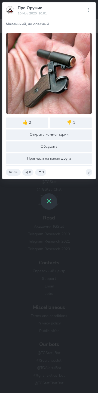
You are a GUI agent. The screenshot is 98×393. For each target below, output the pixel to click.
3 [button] (43, 172)
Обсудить (49, 146)
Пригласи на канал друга (49, 158)
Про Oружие (30, 8)
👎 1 (71, 122)
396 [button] (15, 172)
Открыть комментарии (49, 134)
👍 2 (27, 122)
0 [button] (30, 172)
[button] (89, 172)
